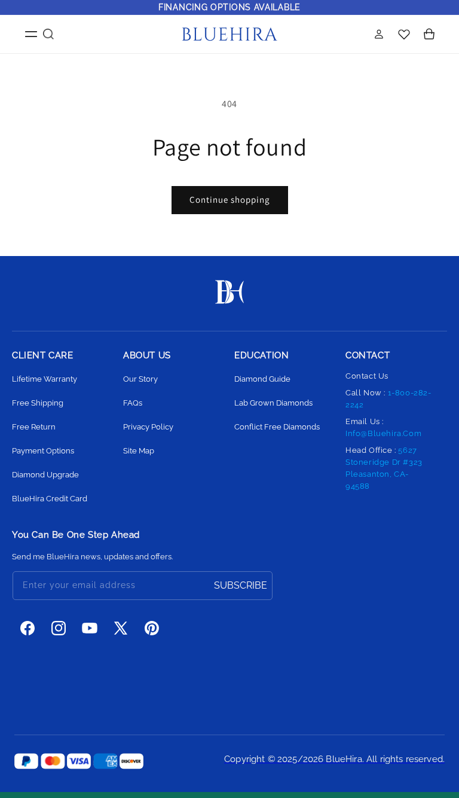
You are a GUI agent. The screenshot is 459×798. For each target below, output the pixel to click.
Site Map (138, 450)
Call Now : (388, 398)
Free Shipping (37, 402)
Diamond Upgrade (45, 474)
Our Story (140, 378)
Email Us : (383, 427)
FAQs (132, 402)
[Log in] (379, 34)
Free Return (34, 426)
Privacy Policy (148, 426)
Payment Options (43, 450)
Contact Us (366, 375)
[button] (24, 34)
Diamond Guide (262, 378)
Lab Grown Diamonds (273, 402)
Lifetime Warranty (44, 378)
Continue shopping (229, 199)
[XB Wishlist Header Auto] (404, 34)
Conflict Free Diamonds (277, 426)
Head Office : (384, 468)
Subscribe (240, 585)
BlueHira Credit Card (49, 498)
